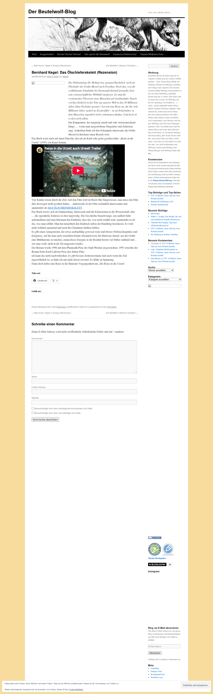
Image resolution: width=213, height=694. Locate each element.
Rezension (61, 306)
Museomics (155, 213)
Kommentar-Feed (157, 674)
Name (34, 376)
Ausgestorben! (47, 54)
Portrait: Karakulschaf (159, 204)
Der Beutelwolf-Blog (52, 11)
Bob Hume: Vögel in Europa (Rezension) (51, 65)
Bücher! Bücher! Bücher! (69, 54)
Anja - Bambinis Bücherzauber (163, 249)
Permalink (111, 306)
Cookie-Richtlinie (76, 689)
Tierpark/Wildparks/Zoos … (153, 54)
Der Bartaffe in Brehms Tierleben (122, 65)
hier (150, 153)
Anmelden (155, 668)
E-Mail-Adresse (39, 387)
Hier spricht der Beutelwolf (97, 54)
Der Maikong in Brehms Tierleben (164, 234)
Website (35, 397)
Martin (66, 76)
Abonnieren (154, 653)
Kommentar (37, 338)
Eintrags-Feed (156, 671)
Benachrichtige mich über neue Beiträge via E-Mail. (57, 412)
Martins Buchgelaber (157, 558)
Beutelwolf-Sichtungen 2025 (162, 201)
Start (34, 54)
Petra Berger (156, 258)
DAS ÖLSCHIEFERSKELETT (65, 207)
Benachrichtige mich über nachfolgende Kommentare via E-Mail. (63, 408)
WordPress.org (157, 677)
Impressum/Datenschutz (125, 54)
